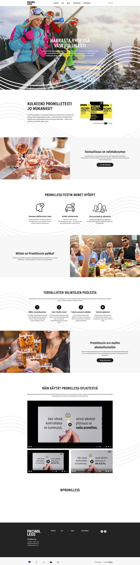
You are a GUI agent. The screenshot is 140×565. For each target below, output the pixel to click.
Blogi (68, 3)
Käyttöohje (87, 3)
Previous (3, 48)
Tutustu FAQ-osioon (105, 360)
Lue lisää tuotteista (105, 165)
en (112, 3)
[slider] (63, 446)
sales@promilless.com (33, 543)
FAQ (63, 3)
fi (109, 3)
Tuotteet (56, 3)
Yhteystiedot (77, 3)
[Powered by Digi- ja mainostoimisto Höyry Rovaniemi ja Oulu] (108, 562)
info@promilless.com (32, 545)
